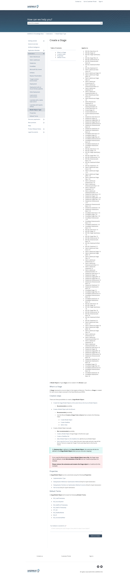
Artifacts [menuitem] (32, 73)
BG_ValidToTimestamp (59, 507)
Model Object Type (60, 34)
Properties (60, 56)
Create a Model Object (63, 434)
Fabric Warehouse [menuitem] (35, 57)
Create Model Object (66, 420)
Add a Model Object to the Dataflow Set (68, 439)
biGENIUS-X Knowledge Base (35, 34)
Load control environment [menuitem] (33, 96)
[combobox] (63, 23)
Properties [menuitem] (33, 113)
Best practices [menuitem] (32, 122)
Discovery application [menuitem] (34, 119)
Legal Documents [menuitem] (33, 132)
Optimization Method (74, 482)
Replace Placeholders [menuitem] (36, 76)
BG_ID (55, 515)
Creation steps (61, 54)
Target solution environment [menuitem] (34, 80)
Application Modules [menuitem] (34, 50)
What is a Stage (61, 52)
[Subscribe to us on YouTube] (101, 566)
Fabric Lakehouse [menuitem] (35, 60)
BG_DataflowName (58, 512)
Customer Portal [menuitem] (66, 556)
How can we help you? (39, 19)
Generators (49, 34)
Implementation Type (59, 478)
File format (56, 487)
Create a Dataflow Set (63, 436)
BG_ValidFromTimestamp (60, 505)
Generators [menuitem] (31, 53)
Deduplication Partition (59, 485)
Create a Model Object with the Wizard (64, 409)
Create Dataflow (65, 422)
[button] (44, 40)
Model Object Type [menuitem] (35, 110)
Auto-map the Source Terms (65, 441)
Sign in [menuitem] (91, 556)
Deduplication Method (59, 482)
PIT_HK (55, 510)
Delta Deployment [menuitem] (35, 92)
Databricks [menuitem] (33, 63)
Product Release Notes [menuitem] (34, 129)
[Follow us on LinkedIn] (98, 566)
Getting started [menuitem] (32, 41)
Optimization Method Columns (77, 485)
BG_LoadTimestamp (59, 498)
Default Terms (61, 57)
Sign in (101, 1)
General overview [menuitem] (33, 44)
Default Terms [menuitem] (34, 116)
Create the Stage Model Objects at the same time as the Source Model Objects (75, 403)
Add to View (64, 425)
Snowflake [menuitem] (33, 66)
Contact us (78, 1)
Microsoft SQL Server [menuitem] (36, 69)
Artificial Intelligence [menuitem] (33, 47)
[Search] (101, 23)
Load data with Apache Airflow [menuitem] (36, 105)
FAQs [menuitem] (29, 126)
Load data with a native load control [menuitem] (36, 101)
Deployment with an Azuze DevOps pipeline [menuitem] (36, 88)
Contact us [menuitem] (40, 556)
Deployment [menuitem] (33, 84)
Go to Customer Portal (90, 1)
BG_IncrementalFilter (59, 517)
